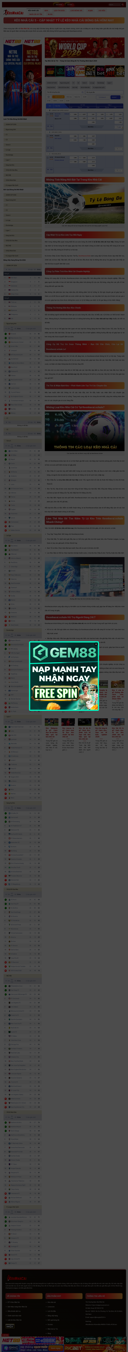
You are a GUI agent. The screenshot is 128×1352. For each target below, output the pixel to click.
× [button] (96, 644)
